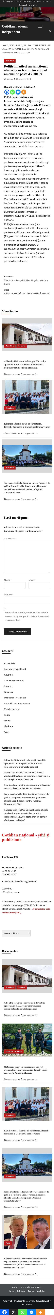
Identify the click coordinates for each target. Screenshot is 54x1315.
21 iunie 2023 (21, 79)
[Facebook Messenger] (18, 92)
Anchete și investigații (15, 669)
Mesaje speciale (11, 709)
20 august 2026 (28, 434)
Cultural (8, 686)
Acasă (19, 1)
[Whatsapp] (12, 92)
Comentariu (11, 538)
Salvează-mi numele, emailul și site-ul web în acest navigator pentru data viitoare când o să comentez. (27, 616)
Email (32, 579)
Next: (26, 292)
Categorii (23, 5)
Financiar (21, 346)
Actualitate (10, 61)
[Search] (50, 31)
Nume (8, 579)
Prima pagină (9, 1)
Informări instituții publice (17, 703)
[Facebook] (6, 92)
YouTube (33, 5)
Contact (47, 1)
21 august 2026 (28, 374)
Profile (7, 720)
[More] (23, 92)
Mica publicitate (17, 1291)
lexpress (9, 79)
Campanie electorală (14, 680)
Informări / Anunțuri (33, 1)
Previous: (26, 280)
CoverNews (42, 1300)
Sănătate (8, 726)
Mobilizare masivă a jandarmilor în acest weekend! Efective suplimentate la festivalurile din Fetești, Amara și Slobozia (27, 776)
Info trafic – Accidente (15, 697)
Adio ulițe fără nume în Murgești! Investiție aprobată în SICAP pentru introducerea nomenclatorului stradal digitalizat (25, 364)
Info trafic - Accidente (14, 1051)
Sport (6, 732)
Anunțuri (8, 674)
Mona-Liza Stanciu (13, 374)
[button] (43, 25)
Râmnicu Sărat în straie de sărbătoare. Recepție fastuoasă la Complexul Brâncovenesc (27, 787)
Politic (7, 715)
